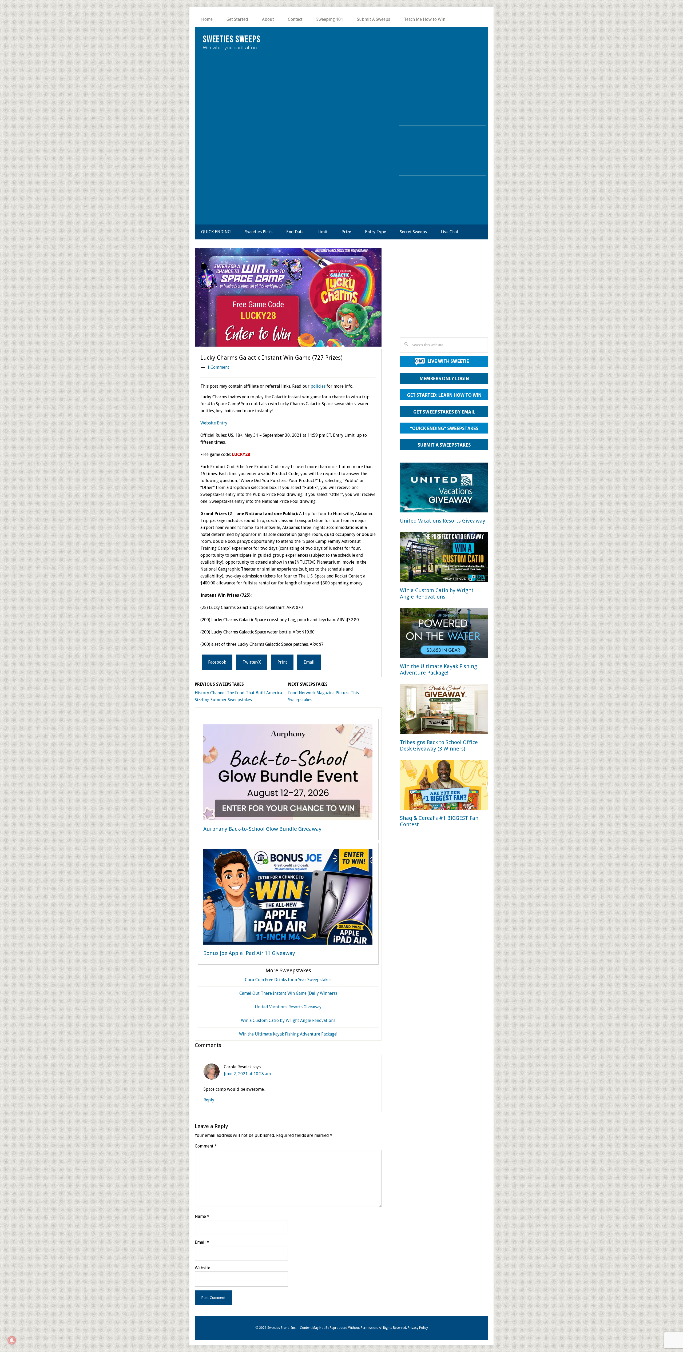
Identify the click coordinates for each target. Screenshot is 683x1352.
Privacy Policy (418, 1328)
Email (202, 1242)
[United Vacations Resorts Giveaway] (444, 489)
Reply (209, 1099)
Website (202, 1267)
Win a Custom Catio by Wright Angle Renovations (288, 1020)
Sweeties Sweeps (231, 39)
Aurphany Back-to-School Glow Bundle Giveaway (262, 829)
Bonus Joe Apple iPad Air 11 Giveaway (249, 953)
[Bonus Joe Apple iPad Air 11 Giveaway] (287, 898)
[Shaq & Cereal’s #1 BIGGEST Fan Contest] (444, 786)
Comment (206, 1146)
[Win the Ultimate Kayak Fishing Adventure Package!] (444, 634)
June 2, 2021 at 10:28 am (247, 1073)
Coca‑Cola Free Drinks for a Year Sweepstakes (288, 979)
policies (318, 386)
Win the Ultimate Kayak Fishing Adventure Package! (288, 1034)
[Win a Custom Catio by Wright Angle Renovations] (444, 558)
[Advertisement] (444, 294)
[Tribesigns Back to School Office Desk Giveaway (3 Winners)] (444, 710)
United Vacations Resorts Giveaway (288, 1006)
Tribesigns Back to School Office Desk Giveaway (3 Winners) (439, 745)
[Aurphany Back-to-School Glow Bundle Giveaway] (287, 773)
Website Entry (213, 423)
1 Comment (218, 367)
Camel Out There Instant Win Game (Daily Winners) (288, 993)
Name (202, 1216)
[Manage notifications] (11, 1340)
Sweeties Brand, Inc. (281, 1328)
